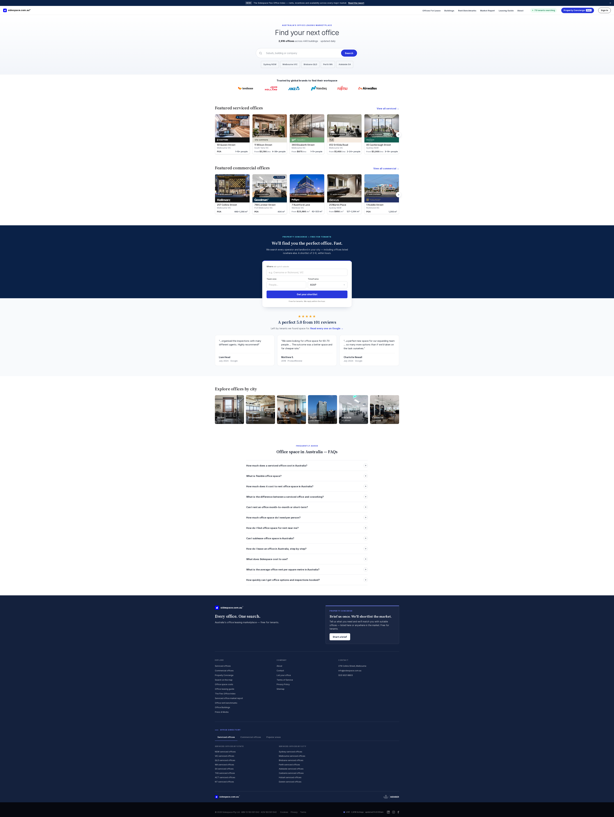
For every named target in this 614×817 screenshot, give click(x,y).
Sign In (604, 10)
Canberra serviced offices (291, 773)
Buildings (449, 10)
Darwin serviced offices (290, 782)
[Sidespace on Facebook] (398, 812)
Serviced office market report (229, 698)
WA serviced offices (224, 764)
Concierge (577, 10)
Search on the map (223, 680)
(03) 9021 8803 (345, 675)
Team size (271, 279)
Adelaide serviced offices (291, 769)
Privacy (294, 812)
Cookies (284, 812)
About (520, 10)
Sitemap (280, 689)
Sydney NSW (269, 64)
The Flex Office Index (225, 693)
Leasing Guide (506, 10)
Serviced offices (223, 666)
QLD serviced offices (225, 760)
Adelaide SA (345, 64)
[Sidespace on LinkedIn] (388, 812)
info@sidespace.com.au (349, 670)
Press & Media (221, 712)
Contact (280, 670)
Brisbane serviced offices (291, 760)
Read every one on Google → (326, 328)
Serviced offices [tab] (226, 737)
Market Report (487, 10)
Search (349, 53)
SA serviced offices (224, 769)
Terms (303, 812)
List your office (284, 675)
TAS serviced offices (225, 773)
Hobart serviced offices (290, 777)
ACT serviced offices (225, 777)
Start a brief (340, 636)
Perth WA (328, 64)
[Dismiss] (610, 3)
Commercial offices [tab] (250, 737)
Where (278, 266)
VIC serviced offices (224, 756)
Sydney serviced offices (290, 751)
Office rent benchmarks (226, 703)
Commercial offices (224, 670)
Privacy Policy (283, 684)
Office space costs (224, 684)
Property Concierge (224, 675)
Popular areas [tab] (273, 737)
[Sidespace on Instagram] (393, 812)
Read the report (356, 3)
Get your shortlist (307, 294)
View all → (388, 108)
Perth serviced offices (289, 764)
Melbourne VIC (290, 64)
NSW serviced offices (225, 751)
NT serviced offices (224, 782)
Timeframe (313, 279)
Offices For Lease (431, 10)
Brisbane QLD (310, 64)
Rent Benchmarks (467, 10)
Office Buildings (222, 707)
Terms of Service (285, 680)
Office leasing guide (224, 689)
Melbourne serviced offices (292, 756)
